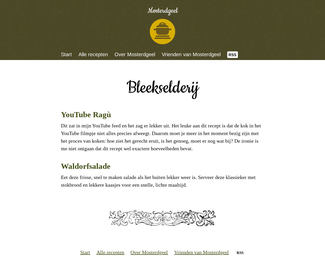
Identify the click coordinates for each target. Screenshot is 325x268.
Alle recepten (93, 54)
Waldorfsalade (85, 166)
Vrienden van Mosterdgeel (191, 54)
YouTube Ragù (86, 114)
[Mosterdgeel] (162, 31)
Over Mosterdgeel (135, 54)
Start (66, 54)
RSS (232, 55)
